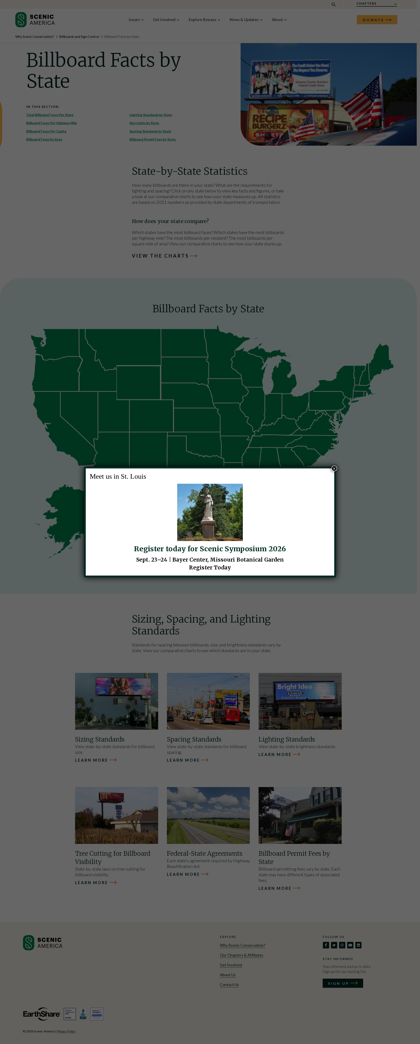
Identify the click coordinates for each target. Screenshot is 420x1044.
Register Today (210, 567)
